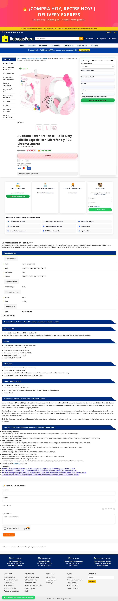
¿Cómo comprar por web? (17, 221)
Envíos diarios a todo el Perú (17, 231)
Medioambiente (30, 583)
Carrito (113, 38)
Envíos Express (85, 226)
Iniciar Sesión (90, 38)
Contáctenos (68, 45)
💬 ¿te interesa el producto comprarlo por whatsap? (18, 597)
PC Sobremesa (9, 585)
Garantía (108, 32)
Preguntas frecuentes (74, 580)
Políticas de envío (73, 585)
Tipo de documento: (86, 63)
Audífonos (39, 58)
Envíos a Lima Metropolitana (53, 226)
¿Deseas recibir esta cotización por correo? (94, 96)
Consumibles (55, 45)
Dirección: (83, 83)
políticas (97, 206)
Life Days (49, 583)
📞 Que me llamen (100, 209)
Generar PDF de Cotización (97, 100)
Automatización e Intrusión (8, 68)
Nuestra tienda (9, 583)
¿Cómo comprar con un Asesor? (53, 221)
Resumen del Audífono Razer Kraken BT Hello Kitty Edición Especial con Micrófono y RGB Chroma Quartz (38, 469)
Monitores (7, 101)
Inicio (22, 45)
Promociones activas (11, 580)
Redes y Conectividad (7, 116)
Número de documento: (87, 70)
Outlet (27, 591)
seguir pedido (82, 45)
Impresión (32, 45)
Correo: (5, 498)
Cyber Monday (51, 580)
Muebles (6, 105)
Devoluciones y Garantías (33, 585)
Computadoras (8, 73)
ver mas (16, 463)
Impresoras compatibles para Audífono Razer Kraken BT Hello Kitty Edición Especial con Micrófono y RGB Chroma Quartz (44, 473)
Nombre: (6, 490)
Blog (115, 32)
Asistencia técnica (31, 580)
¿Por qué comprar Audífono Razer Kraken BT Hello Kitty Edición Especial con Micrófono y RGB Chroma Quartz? (40, 475)
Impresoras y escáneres (7, 96)
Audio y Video (8, 63)
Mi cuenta (94, 45)
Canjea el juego (30, 588)
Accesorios (43, 45)
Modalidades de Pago (87, 221)
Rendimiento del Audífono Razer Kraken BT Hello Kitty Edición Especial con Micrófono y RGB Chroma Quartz (39, 471)
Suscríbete (92, 581)
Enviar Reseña (9, 535)
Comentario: (7, 513)
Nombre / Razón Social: (87, 77)
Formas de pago (72, 588)
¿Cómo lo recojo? (14, 226)
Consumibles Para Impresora (8, 78)
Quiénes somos (9, 577)
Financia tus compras (32, 577)
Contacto (70, 577)
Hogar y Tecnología (7, 84)
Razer (46, 58)
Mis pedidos (102, 38)
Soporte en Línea (85, 231)
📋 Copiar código (84, 50)
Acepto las (94, 206)
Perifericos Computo (7, 110)
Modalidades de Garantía (52, 231)
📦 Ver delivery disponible (17, 196)
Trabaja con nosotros (11, 591)
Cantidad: (83, 90)
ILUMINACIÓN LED (8, 90)
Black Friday (50, 577)
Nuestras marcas (10, 588)
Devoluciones (71, 583)
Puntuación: (7, 505)
